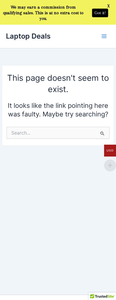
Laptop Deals (28, 36)
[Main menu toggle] (104, 36)
